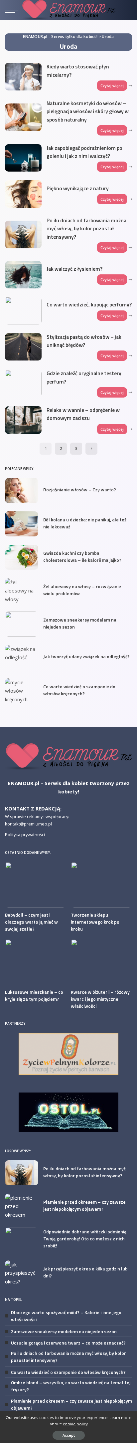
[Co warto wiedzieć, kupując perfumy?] (23, 310)
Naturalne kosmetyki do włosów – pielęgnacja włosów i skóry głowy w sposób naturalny (88, 111)
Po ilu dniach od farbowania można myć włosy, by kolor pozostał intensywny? (86, 228)
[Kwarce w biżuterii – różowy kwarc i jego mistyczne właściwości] (101, 962)
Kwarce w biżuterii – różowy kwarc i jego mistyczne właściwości (100, 998)
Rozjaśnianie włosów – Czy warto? (79, 489)
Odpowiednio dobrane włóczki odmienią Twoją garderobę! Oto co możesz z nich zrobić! (84, 1238)
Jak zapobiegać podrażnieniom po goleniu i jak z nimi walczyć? (84, 152)
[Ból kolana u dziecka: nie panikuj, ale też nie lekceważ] (21, 523)
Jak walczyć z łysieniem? (74, 269)
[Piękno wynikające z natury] (23, 194)
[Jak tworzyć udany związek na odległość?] (21, 657)
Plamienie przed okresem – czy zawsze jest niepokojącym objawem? (84, 1205)
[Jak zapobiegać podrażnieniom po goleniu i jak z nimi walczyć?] (23, 158)
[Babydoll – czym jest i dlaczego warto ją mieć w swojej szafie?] (35, 885)
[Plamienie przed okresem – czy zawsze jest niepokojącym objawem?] (21, 1206)
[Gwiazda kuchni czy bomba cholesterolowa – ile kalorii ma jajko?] (21, 557)
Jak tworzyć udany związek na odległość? (86, 656)
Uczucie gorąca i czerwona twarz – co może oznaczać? (68, 1342)
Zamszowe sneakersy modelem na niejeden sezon (64, 1331)
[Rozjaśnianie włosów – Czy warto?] (21, 490)
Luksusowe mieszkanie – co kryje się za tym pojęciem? (34, 995)
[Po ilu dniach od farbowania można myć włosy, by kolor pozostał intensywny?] (23, 234)
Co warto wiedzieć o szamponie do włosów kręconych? (79, 690)
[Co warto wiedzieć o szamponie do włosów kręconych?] (21, 690)
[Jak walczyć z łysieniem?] (23, 275)
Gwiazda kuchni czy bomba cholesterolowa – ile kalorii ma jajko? (82, 556)
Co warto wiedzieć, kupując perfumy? (89, 304)
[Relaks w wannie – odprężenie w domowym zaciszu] (23, 420)
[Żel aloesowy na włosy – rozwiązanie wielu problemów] (21, 590)
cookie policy (75, 1423)
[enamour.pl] (68, 756)
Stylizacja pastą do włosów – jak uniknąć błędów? (84, 341)
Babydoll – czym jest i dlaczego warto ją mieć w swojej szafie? (31, 921)
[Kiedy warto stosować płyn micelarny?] (23, 76)
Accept (69, 1435)
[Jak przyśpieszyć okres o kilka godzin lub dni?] (21, 1272)
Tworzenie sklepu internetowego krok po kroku (95, 921)
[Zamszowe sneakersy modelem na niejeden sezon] (21, 624)
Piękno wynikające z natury (78, 188)
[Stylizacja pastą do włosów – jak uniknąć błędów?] (23, 347)
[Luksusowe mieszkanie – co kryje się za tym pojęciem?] (35, 962)
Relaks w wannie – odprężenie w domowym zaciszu (83, 414)
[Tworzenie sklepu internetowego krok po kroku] (101, 885)
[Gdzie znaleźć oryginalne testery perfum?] (23, 384)
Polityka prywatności (25, 834)
